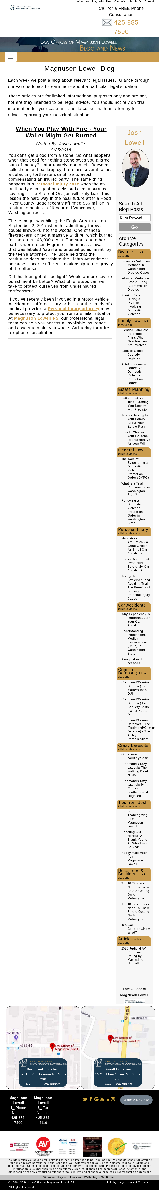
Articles (131, 941)
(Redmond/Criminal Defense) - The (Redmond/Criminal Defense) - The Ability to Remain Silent (139, 729)
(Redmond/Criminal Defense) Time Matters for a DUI (136, 688)
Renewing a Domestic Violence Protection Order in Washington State (133, 512)
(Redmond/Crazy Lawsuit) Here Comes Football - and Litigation (134, 788)
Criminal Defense (132, 673)
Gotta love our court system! (134, 756)
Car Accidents (132, 606)
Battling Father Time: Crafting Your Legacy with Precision (135, 403)
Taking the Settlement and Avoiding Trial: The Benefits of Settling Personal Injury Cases (135, 587)
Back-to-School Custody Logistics (133, 354)
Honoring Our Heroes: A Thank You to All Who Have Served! (134, 839)
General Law (130, 451)
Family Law (133, 322)
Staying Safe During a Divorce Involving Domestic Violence (131, 304)
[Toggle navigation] (11, 57)
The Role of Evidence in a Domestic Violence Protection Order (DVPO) (135, 468)
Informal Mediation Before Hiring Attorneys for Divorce (135, 283)
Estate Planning (133, 391)
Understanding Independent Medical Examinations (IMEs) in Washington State (134, 642)
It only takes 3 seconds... (132, 661)
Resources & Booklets (132, 874)
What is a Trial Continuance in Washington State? (135, 489)
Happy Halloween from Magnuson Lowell (134, 858)
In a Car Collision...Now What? (135, 928)
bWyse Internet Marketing (134, 1182)
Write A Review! (136, 1100)
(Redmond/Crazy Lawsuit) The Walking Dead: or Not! (135, 769)
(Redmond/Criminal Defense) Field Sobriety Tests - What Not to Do (136, 707)
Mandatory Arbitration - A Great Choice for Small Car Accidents (134, 545)
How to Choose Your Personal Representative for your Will (135, 437)
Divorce (131, 253)
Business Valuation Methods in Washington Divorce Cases (135, 266)
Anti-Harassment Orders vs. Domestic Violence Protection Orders (134, 373)
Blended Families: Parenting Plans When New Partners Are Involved (134, 337)
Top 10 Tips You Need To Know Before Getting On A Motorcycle (135, 891)
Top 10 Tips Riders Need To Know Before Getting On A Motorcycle (135, 911)
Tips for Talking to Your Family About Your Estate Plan (134, 420)
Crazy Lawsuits (133, 747)
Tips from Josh (133, 804)
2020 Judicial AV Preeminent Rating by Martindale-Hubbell (133, 956)
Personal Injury (133, 531)
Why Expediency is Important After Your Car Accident (135, 619)
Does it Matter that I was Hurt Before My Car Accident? (135, 564)
